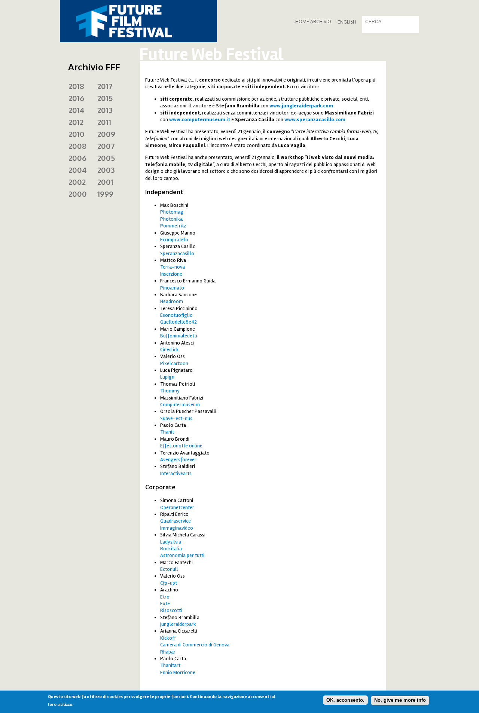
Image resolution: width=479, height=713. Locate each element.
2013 (105, 110)
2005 (106, 158)
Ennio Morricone (177, 672)
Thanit (167, 432)
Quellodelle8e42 (178, 322)
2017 (105, 86)
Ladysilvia (170, 542)
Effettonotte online (181, 446)
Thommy (170, 391)
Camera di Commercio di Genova (194, 645)
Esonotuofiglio (176, 315)
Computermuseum (180, 404)
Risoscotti (171, 610)
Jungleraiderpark (178, 624)
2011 (104, 122)
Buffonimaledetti (178, 336)
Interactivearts (176, 473)
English (347, 22)
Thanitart (170, 665)
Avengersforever (178, 459)
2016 (76, 98)
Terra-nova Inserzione (172, 270)
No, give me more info (400, 700)
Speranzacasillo (177, 253)
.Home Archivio (312, 21)
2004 (77, 170)
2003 (106, 170)
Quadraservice (175, 521)
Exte (165, 603)
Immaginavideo (176, 528)
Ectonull (169, 569)
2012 (75, 122)
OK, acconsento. (345, 700)
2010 (76, 134)
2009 (106, 134)
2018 (76, 86)
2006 (77, 158)
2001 (105, 182)
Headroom (171, 301)
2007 (106, 146)
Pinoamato (172, 288)
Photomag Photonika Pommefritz (173, 219)
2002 (77, 182)
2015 (105, 98)
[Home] (138, 21)
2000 (77, 194)
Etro (165, 597)
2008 (77, 146)
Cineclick (169, 349)
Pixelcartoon (174, 363)
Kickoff (168, 638)
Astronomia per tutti (182, 555)
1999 (105, 194)
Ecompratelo (174, 239)
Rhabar (168, 652)
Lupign (167, 377)
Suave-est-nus (176, 418)
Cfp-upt (168, 583)
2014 (76, 110)
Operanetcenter (177, 507)
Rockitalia (171, 548)
